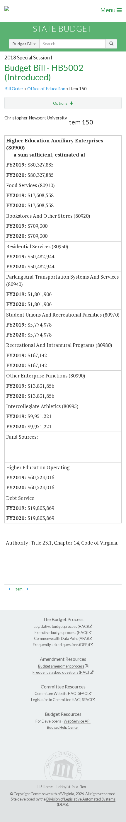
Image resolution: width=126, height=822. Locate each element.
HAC (72, 693)
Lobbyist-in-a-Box (71, 786)
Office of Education (46, 88)
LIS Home (45, 786)
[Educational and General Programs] (26, 589)
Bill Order (13, 88)
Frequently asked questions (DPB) (61, 644)
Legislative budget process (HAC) (61, 626)
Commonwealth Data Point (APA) (61, 638)
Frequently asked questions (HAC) (61, 672)
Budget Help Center (63, 727)
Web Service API (77, 721)
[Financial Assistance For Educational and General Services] (10, 589)
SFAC (82, 693)
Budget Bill (23, 43)
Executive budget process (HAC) (61, 632)
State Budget (62, 29)
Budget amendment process (61, 666)
